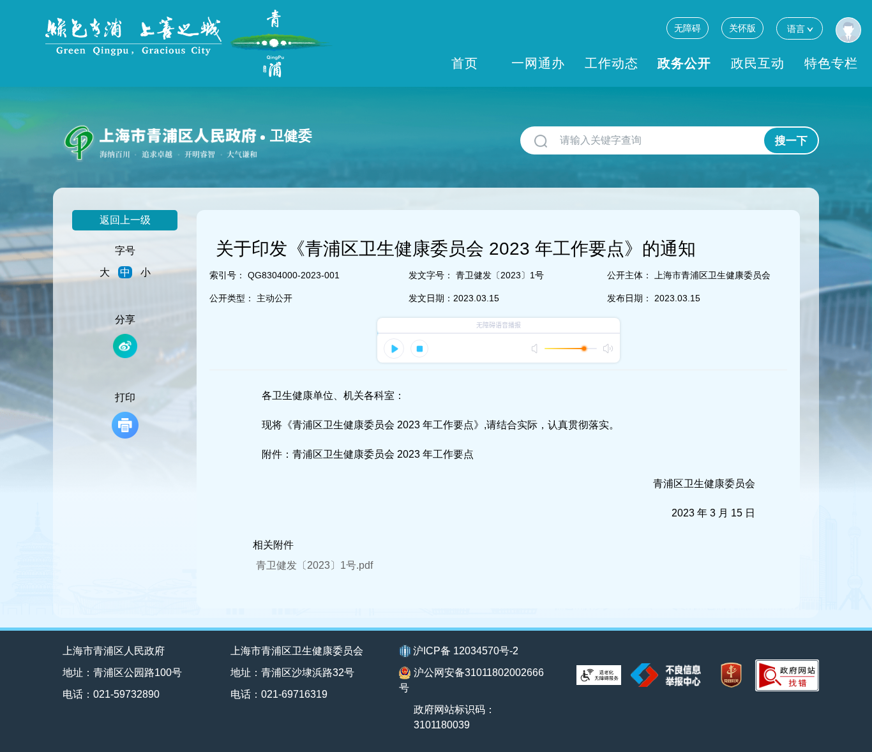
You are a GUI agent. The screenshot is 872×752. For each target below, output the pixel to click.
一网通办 (538, 63)
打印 (125, 397)
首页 (464, 63)
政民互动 (758, 63)
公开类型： (231, 298)
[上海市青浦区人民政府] (189, 43)
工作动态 (611, 63)
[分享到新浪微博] (125, 346)
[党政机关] (731, 675)
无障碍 (687, 28)
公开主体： (629, 275)
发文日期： (431, 298)
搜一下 (791, 141)
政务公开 (684, 63)
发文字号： (431, 275)
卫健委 (291, 136)
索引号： (227, 275)
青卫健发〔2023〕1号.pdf (314, 565)
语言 (796, 29)
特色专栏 (831, 63)
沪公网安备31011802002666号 (471, 680)
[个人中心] (848, 30)
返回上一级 (125, 219)
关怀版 (742, 28)
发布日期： (629, 298)
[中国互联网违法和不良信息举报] (665, 675)
